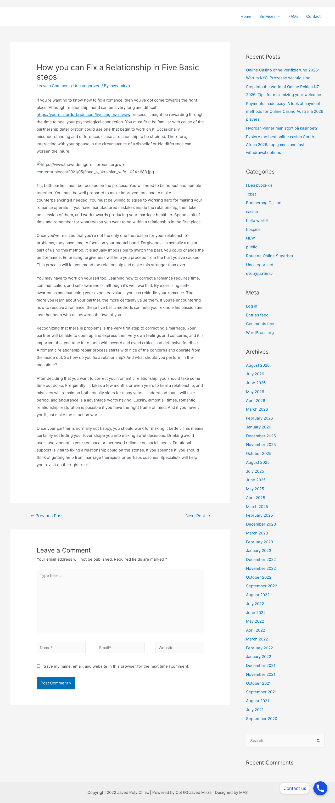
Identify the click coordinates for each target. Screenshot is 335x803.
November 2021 (260, 674)
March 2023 (257, 533)
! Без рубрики (259, 185)
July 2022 (255, 603)
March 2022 (257, 639)
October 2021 (258, 683)
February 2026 (259, 418)
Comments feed (261, 323)
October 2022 (258, 577)
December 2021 (260, 665)
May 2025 (255, 488)
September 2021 (261, 691)
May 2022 (255, 621)
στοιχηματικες (259, 273)
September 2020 (261, 718)
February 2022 (259, 647)
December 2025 (261, 435)
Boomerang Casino (263, 202)
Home (246, 16)
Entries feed (257, 315)
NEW (250, 238)
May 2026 (255, 391)
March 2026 (257, 409)
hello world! (257, 220)
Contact (313, 16)
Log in (251, 306)
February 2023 (259, 541)
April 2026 (255, 400)
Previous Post (46, 515)
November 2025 (261, 444)
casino (252, 211)
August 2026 (258, 365)
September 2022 (261, 585)
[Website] (179, 648)
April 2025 (255, 497)
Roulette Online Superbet (269, 255)
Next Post (198, 515)
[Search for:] (285, 740)
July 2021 (255, 709)
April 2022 (255, 630)
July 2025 (255, 471)
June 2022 (256, 612)
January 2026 (258, 427)
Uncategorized (86, 85)
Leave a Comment (53, 85)
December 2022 (261, 559)
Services (267, 16)
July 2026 (255, 373)
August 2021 (257, 700)
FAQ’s (293, 16)
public (251, 246)
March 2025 (257, 506)
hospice (253, 229)
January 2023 (258, 550)
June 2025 (256, 479)
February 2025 (259, 515)
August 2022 (258, 594)
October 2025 (258, 453)
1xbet (251, 194)
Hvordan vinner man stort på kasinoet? (282, 128)
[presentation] (278, 16)
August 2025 (258, 462)
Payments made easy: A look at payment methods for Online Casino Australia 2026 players (284, 111)
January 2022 (258, 656)
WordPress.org (260, 332)
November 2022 (261, 568)
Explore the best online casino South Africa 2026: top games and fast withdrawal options (280, 144)
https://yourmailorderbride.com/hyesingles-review (83, 114)
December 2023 (261, 524)
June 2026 (256, 382)
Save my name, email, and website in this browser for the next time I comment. (116, 666)
